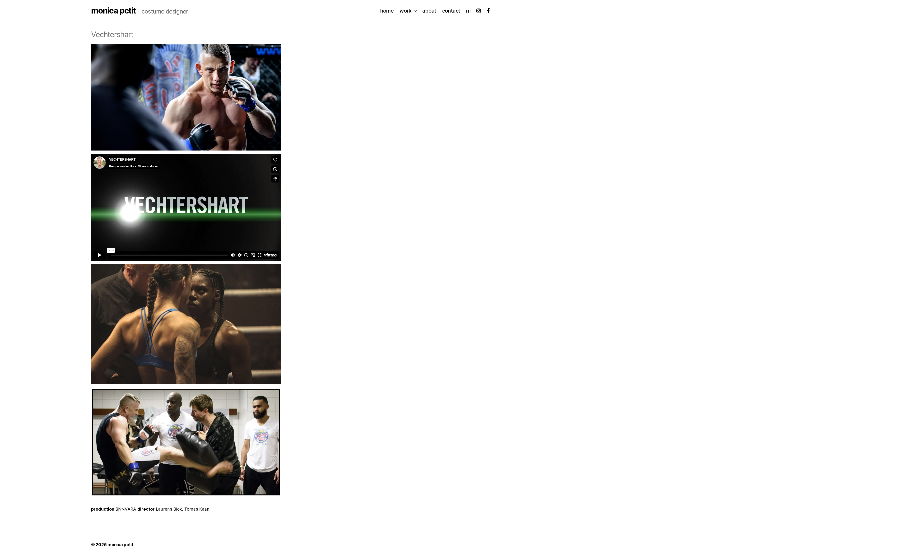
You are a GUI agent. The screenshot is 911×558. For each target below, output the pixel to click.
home (387, 11)
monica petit (113, 11)
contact (451, 11)
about (429, 11)
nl (468, 11)
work (406, 11)
